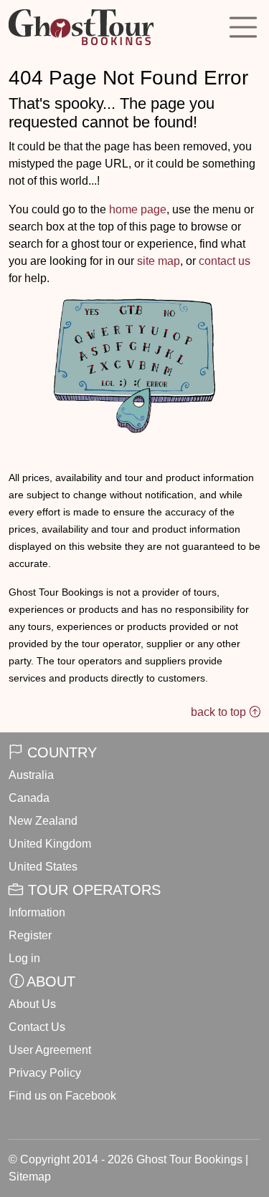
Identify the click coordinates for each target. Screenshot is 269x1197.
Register (30, 935)
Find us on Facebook (62, 1096)
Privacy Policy (45, 1073)
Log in (24, 958)
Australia (31, 775)
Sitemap (30, 1177)
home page (137, 209)
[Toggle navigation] (243, 27)
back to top (220, 712)
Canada (29, 798)
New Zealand (43, 821)
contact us (224, 261)
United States (43, 867)
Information (37, 912)
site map (158, 261)
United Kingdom (50, 844)
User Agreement (50, 1050)
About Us (32, 1004)
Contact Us (37, 1027)
